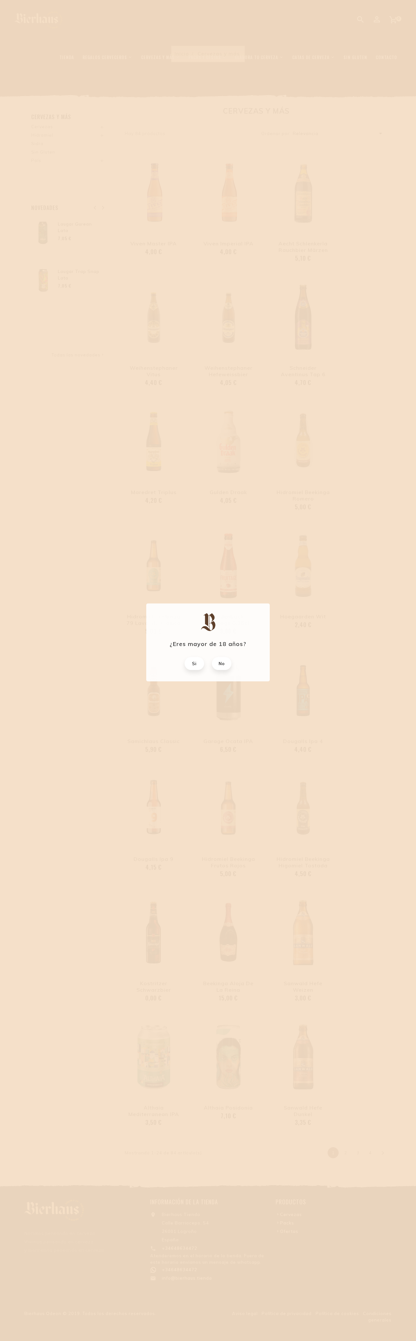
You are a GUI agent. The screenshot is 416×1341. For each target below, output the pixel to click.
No (222, 663)
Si (194, 663)
